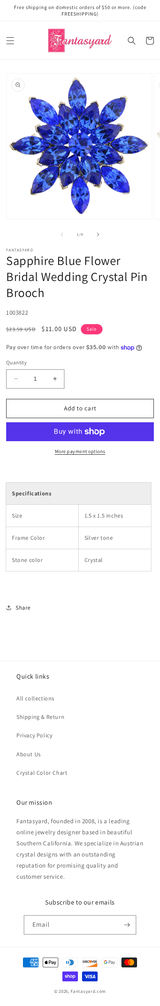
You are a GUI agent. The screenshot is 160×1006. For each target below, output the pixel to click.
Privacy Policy (34, 735)
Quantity (16, 362)
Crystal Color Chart (41, 772)
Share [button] (23, 607)
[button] (10, 41)
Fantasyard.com (88, 991)
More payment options (80, 451)
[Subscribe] (127, 925)
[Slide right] (98, 235)
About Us (28, 754)
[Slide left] (62, 235)
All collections (35, 698)
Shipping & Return (40, 717)
